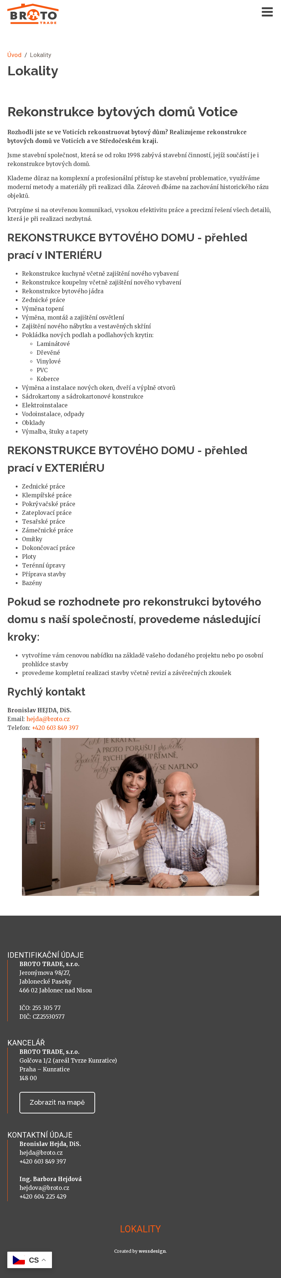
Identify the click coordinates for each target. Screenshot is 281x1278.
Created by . (140, 1251)
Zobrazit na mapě (57, 1102)
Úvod (14, 55)
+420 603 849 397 (55, 727)
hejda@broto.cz (48, 719)
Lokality (140, 1229)
